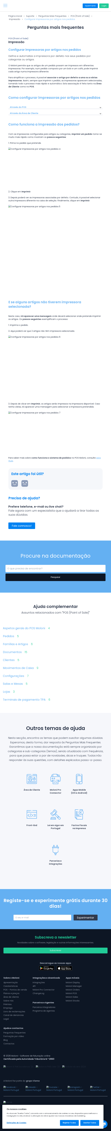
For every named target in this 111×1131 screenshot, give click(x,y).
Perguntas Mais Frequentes (52, 16)
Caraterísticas (10, 986)
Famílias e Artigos (18, 644)
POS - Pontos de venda (15, 989)
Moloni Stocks (72, 1000)
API (34, 986)
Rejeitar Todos (69, 1123)
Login (104, 5)
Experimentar (85, 917)
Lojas (9, 692)
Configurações (16, 676)
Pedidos (11, 636)
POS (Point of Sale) (80, 16)
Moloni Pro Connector (43, 989)
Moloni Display (73, 982)
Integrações (39, 982)
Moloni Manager (74, 986)
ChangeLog (38, 993)
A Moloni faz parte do (21, 1080)
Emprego (8, 1007)
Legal (6, 1018)
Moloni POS (71, 993)
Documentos (15, 652)
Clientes (11, 660)
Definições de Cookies (16, 1123)
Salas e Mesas (15, 684)
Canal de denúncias (13, 1015)
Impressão (14, 19)
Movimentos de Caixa (20, 668)
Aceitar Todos (89, 1123)
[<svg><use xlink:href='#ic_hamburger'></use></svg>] (5, 5)
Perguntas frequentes (14, 1032)
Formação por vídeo (13, 1036)
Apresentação (10, 982)
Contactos (8, 1043)
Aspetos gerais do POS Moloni (26, 628)
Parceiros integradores (44, 1007)
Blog (5, 1040)
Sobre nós (8, 1000)
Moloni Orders (73, 989)
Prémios (7, 1004)
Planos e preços (11, 993)
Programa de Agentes (44, 1010)
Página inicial (15, 16)
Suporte (30, 16)
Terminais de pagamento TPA (26, 700)
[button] (104, 1124)
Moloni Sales (72, 996)
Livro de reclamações (14, 1011)
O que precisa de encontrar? (20, 568)
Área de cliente (11, 996)
